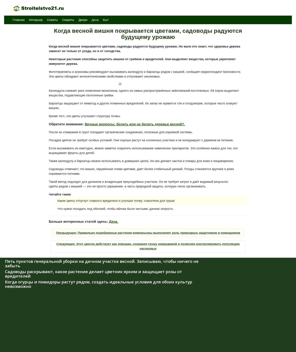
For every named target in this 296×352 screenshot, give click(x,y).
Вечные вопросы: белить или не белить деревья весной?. (135, 124)
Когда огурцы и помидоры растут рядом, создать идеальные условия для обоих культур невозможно (98, 284)
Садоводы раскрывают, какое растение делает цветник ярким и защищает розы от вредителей (93, 274)
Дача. (113, 221)
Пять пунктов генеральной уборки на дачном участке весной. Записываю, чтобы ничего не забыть (102, 263)
